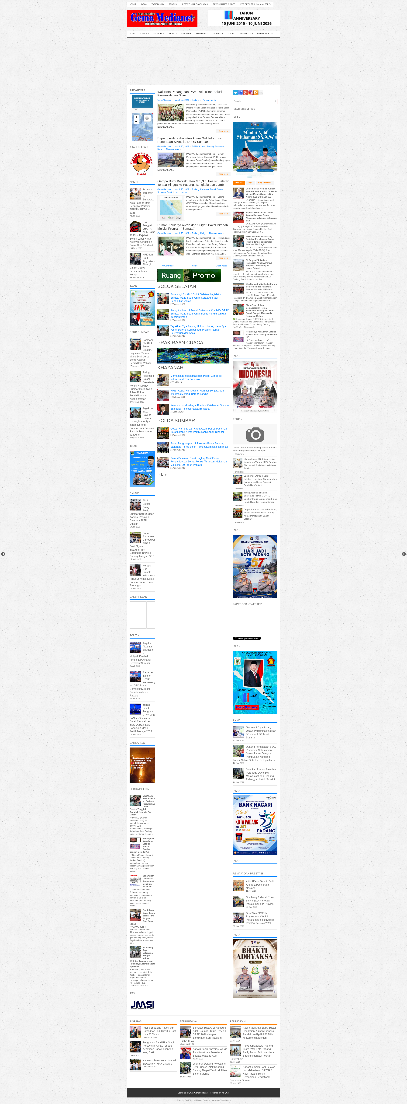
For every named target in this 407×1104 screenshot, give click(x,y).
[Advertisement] (203, 61)
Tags (250, 183)
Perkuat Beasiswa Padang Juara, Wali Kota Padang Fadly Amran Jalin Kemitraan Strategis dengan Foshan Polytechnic (252, 1052)
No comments (209, 100)
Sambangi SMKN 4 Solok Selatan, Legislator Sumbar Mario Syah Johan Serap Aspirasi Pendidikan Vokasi (195, 297)
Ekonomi (158, 33)
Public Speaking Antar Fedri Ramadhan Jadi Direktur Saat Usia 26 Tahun (159, 1031)
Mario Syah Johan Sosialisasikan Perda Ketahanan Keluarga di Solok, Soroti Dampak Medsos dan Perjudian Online (260, 310)
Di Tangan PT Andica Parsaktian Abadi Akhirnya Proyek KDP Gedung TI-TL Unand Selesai (259, 264)
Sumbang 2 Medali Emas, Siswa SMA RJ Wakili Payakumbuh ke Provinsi (260, 900)
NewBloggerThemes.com (221, 1100)
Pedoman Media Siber (224, 4)
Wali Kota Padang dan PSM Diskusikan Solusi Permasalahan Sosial (189, 93)
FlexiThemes (190, 1100)
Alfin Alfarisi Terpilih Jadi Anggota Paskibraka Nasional (260, 884)
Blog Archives (264, 183)
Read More (223, 131)
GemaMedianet (201, 1093)
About (133, 4)
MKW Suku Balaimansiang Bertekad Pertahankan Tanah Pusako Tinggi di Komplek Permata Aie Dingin (260, 240)
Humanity (186, 34)
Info (144, 4)
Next (404, 554)
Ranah (144, 33)
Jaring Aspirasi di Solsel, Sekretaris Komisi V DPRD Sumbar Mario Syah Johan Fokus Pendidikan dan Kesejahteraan (199, 313)
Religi (202, 233)
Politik (231, 34)
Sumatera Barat (164, 192)
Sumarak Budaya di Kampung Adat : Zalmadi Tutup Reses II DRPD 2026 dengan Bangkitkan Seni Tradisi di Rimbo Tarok (203, 1034)
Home (132, 34)
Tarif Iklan (158, 4)
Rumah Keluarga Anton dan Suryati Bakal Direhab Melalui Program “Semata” (192, 226)
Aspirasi (217, 33)
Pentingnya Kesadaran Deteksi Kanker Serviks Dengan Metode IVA (261, 334)
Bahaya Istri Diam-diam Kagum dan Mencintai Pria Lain (148, 881)
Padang (195, 100)
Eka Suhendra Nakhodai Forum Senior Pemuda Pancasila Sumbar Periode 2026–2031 (261, 287)
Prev (3, 554)
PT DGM (225, 1093)
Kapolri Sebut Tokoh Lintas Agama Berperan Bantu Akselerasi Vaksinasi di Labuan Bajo (261, 216)
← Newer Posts (166, 266)
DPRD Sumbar (198, 146)
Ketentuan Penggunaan (195, 4)
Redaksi (173, 4)
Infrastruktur (265, 34)
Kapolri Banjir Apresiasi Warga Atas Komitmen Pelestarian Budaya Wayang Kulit (210, 1052)
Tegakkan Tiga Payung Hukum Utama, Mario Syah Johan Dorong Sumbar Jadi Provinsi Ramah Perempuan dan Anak (198, 329)
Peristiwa (204, 189)
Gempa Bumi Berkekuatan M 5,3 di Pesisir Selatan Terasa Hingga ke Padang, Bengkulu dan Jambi (193, 182)
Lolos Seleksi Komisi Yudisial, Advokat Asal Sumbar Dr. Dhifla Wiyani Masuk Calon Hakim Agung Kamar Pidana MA (261, 193)
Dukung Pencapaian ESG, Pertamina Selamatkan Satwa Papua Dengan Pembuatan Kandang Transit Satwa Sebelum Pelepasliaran (254, 753)
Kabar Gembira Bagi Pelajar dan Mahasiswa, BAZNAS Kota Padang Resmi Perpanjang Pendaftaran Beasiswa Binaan (252, 1074)
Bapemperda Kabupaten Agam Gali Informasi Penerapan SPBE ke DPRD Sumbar (189, 139)
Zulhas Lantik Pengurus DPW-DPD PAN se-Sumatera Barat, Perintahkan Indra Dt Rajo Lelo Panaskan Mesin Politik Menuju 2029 (142, 718)
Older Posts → (223, 266)
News (173, 33)
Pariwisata (246, 33)
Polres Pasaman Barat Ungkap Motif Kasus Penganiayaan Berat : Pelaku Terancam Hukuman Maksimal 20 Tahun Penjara (198, 461)
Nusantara (202, 34)
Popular (238, 183)
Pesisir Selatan (217, 189)
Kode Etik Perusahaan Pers (256, 4)
